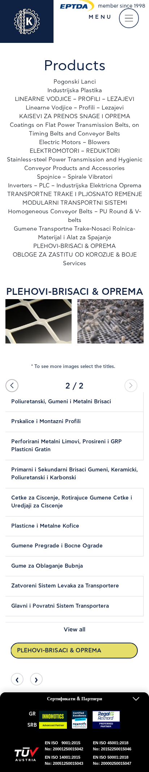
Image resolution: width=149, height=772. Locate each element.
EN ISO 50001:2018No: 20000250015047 (112, 760)
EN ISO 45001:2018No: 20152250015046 (112, 746)
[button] (11, 385)
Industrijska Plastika (74, 90)
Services (74, 263)
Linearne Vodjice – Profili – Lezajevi (75, 108)
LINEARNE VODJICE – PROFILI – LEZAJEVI (74, 99)
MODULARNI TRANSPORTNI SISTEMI (74, 203)
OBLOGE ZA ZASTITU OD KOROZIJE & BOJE (75, 255)
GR (32, 714)
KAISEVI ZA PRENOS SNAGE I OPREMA (74, 116)
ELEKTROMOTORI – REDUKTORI (75, 151)
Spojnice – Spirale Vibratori (74, 177)
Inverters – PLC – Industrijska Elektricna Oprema (74, 185)
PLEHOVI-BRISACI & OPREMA (74, 246)
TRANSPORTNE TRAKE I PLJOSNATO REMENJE (74, 194)
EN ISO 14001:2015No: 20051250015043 (64, 760)
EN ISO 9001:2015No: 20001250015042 (64, 746)
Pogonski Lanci (75, 82)
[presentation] (17, 679)
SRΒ (32, 725)
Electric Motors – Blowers (74, 142)
